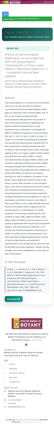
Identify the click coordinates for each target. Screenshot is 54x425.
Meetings (13, 368)
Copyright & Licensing (32, 422)
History (12, 364)
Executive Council (16, 373)
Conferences (14, 382)
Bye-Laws (13, 377)
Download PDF (13, 299)
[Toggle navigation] (5, 14)
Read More (37, 340)
